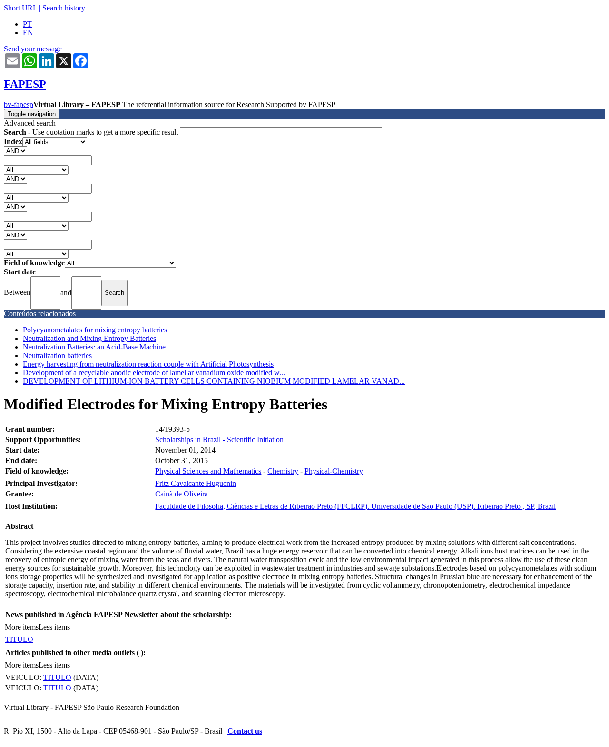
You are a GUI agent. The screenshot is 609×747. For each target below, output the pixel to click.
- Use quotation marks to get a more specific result (92, 132)
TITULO (19, 639)
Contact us (244, 731)
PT (27, 24)
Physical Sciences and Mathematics (208, 471)
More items (22, 627)
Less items (54, 627)
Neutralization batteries (57, 355)
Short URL (20, 8)
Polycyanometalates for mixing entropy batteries (95, 330)
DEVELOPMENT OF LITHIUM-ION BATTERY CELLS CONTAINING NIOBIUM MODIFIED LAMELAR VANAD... (214, 381)
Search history (63, 8)
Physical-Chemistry (333, 471)
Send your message (33, 49)
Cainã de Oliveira (181, 494)
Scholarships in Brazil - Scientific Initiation (219, 440)
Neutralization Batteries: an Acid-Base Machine (94, 347)
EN (28, 33)
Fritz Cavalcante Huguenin (195, 483)
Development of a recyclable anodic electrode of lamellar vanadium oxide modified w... (154, 373)
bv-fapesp (18, 104)
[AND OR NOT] (15, 150)
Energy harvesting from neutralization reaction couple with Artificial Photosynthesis (148, 364)
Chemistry (282, 471)
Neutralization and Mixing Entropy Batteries (89, 338)
